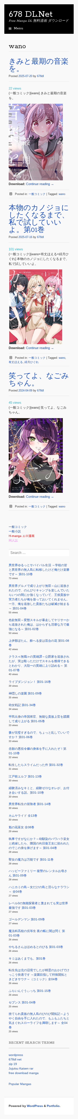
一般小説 (15, 531)
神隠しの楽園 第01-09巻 (25, 693)
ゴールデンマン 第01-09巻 (27, 919)
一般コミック (37, 194)
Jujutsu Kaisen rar (21, 1068)
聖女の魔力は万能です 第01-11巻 (31, 859)
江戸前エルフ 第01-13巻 (25, 776)
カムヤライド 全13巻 (23, 815)
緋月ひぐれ (31, 362)
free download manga (24, 1073)
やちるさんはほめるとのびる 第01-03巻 (36, 947)
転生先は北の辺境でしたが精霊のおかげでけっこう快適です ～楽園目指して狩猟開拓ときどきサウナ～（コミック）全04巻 (39, 974)
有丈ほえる (16, 362)
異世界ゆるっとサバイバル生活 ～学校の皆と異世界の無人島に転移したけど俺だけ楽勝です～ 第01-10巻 (39, 569)
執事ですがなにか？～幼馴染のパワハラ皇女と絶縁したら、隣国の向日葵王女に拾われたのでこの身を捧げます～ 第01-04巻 (39, 843)
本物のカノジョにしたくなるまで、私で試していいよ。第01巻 (39, 219)
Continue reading (40, 184)
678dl (40, 76)
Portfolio (53, 1106)
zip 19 (13, 1064)
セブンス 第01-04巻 (22, 1002)
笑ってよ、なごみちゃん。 (39, 380)
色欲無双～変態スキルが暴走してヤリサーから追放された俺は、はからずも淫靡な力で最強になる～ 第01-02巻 (39, 624)
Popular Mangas (20, 1084)
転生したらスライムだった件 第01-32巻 (36, 765)
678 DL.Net (31, 14)
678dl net (15, 1059)
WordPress (35, 1106)
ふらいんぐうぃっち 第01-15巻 (30, 990)
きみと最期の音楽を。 (38, 65)
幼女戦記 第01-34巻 (22, 705)
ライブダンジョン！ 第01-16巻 (30, 681)
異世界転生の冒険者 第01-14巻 (30, 804)
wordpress (16, 1055)
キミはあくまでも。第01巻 (27, 958)
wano (62, 194)
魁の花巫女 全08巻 (21, 827)
